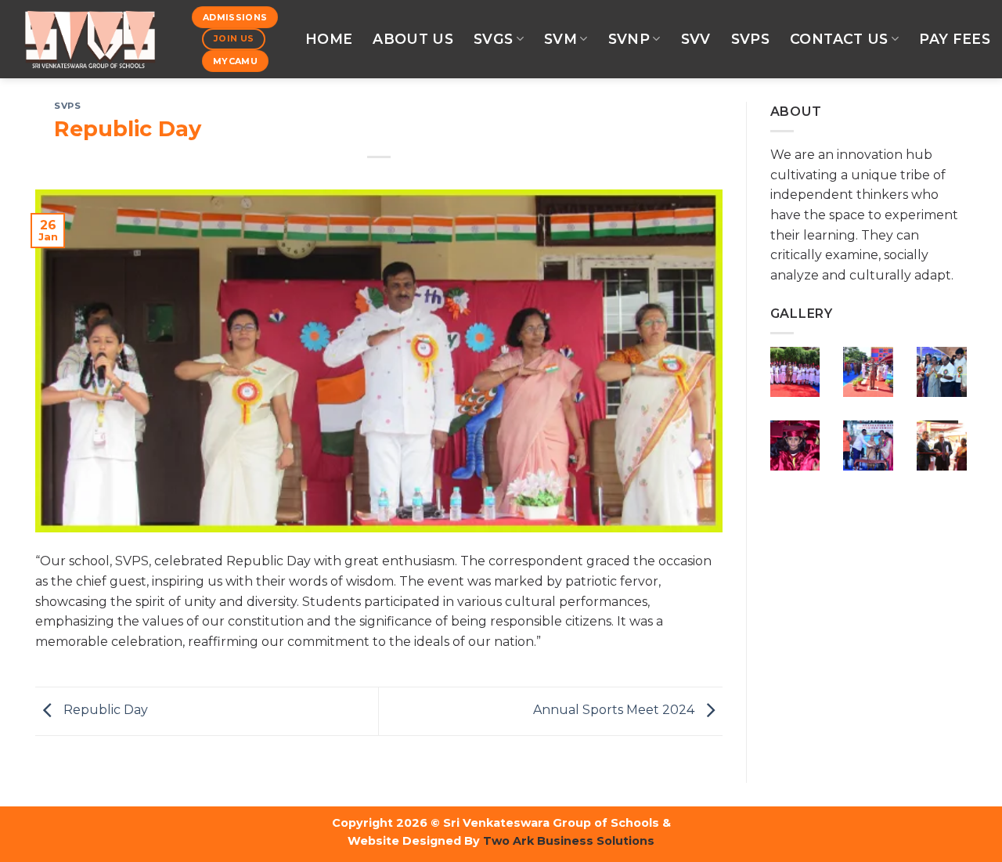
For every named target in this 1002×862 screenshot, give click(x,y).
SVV (696, 39)
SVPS (750, 39)
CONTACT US (839, 39)
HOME (328, 39)
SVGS (493, 39)
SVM (560, 39)
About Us (413, 39)
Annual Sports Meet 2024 (615, 710)
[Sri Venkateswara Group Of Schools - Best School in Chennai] (90, 39)
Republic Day (104, 710)
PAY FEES (954, 39)
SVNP (629, 39)
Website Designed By (414, 841)
